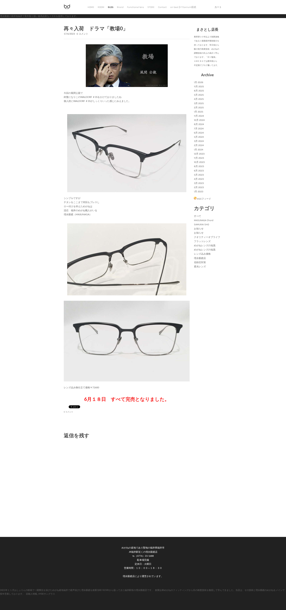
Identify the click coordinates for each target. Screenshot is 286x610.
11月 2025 (199, 86)
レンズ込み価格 (202, 253)
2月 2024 (199, 145)
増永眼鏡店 (200, 258)
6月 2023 (199, 170)
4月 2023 (199, 179)
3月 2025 (199, 103)
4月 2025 (199, 99)
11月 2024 (199, 115)
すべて (197, 216)
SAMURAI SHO (201, 224)
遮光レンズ (200, 266)
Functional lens (135, 7)
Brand (120, 7)
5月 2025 (199, 94)
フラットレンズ (202, 241)
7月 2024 (199, 128)
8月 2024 (199, 124)
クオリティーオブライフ (207, 237)
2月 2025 (199, 107)
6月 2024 (199, 132)
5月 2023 (199, 174)
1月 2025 (198, 111)
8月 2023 (199, 166)
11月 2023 (199, 157)
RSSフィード (204, 198)
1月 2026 (198, 82)
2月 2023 (199, 187)
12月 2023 (199, 153)
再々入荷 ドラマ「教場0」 (96, 28)
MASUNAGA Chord (203, 220)
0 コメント (82, 33)
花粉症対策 (200, 262)
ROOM (101, 7)
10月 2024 (199, 120)
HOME (91, 7)
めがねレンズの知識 (204, 245)
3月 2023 (199, 183)
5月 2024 (199, 136)
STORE (150, 7)
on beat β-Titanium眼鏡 (183, 7)
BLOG (110, 7)
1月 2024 (198, 149)
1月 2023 (198, 191)
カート (218, 7)
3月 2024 (199, 141)
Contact (162, 7)
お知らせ (198, 228)
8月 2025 (199, 90)
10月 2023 (199, 162)
